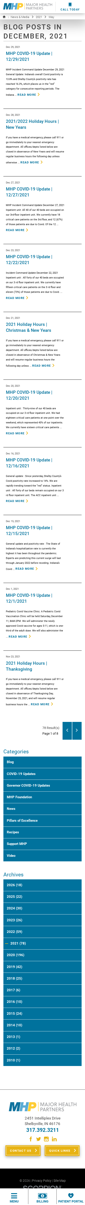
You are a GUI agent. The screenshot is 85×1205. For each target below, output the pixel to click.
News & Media (20, 17)
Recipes (13, 832)
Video (11, 856)
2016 (14, 1002)
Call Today (70, 9)
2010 (13, 1060)
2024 (14, 908)
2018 (14, 978)
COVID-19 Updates (21, 774)
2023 (14, 920)
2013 (13, 1037)
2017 (13, 990)
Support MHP (17, 844)
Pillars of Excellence (22, 821)
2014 (14, 1025)
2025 (14, 897)
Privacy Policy (41, 1180)
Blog (10, 762)
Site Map (59, 1180)
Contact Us (20, 1150)
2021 (39, 17)
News (11, 809)
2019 (14, 967)
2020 (15, 955)
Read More (26, 94)
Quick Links (59, 1150)
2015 (14, 1014)
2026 (14, 885)
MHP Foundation (19, 797)
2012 (13, 1048)
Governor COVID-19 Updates (28, 785)
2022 (14, 932)
